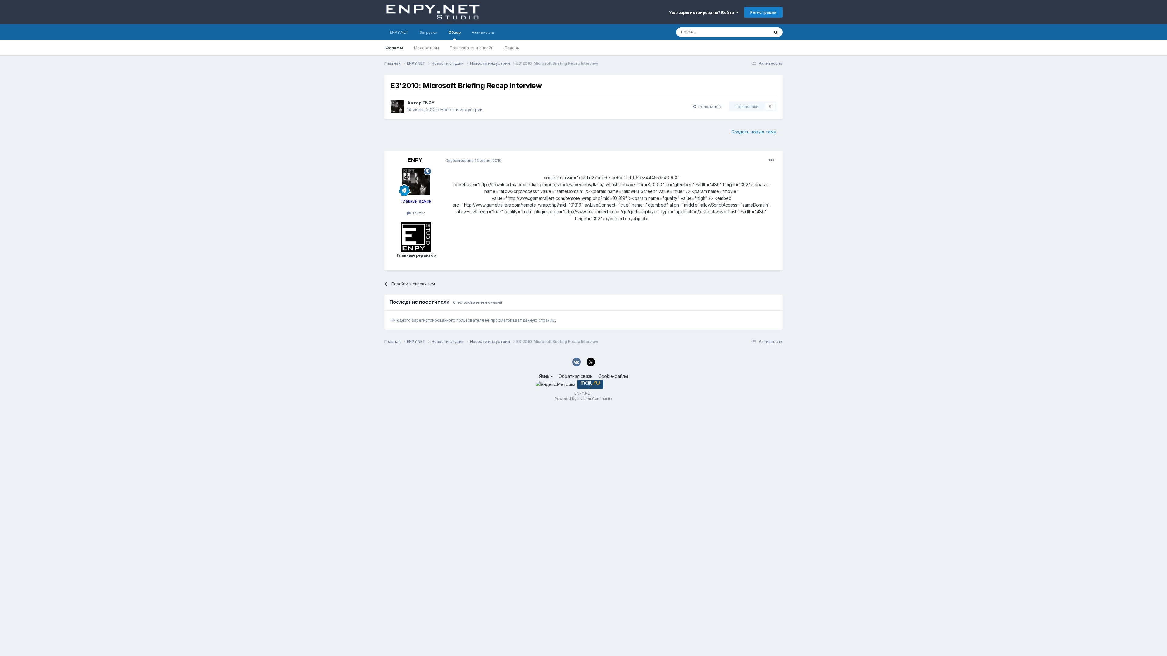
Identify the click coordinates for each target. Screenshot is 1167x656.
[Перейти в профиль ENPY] (397, 106)
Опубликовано (473, 160)
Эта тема (753, 32)
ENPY (428, 102)
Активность (483, 32)
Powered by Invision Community (583, 398)
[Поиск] (776, 32)
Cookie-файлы (613, 376)
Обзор (454, 32)
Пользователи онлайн (471, 47)
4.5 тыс (418, 212)
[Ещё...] (772, 160)
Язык (544, 376)
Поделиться (709, 106)
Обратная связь (576, 376)
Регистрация (763, 12)
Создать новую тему (753, 131)
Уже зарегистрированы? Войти (702, 12)
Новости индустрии (461, 109)
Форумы (394, 47)
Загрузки (428, 32)
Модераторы (426, 47)
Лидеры (512, 47)
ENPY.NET (399, 32)
